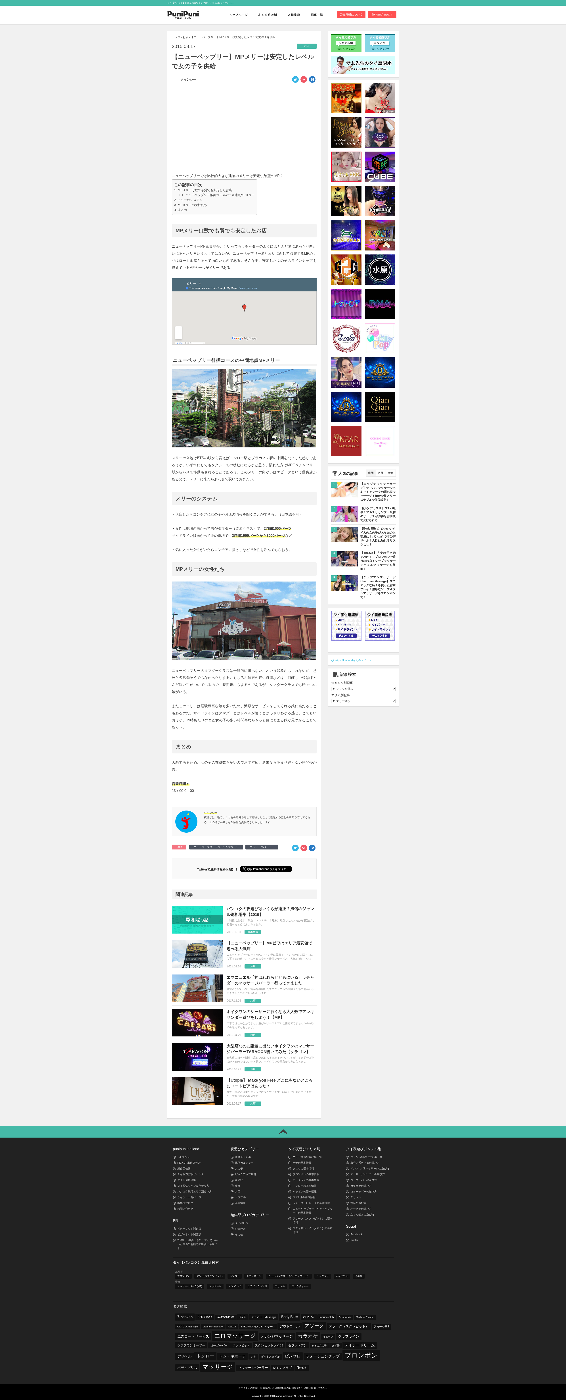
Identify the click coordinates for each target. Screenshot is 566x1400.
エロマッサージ (235, 1336)
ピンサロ (293, 1356)
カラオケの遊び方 (361, 1185)
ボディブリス (187, 1367)
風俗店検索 (184, 1168)
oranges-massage (213, 1326)
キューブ (328, 1336)
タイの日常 (241, 1223)
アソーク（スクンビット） (349, 1326)
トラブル (240, 1197)
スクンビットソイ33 (269, 1345)
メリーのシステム (190, 200)
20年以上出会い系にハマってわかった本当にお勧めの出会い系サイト (197, 1244)
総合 (391, 473)
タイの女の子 (319, 1345)
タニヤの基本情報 (303, 1168)
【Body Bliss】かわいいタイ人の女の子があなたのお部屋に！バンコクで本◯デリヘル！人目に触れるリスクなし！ (378, 536)
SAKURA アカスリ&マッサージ (258, 1326)
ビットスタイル (270, 1356)
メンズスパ (234, 1286)
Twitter (354, 1240)
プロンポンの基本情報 (306, 1174)
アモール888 (381, 1326)
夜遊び (239, 1180)
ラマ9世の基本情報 (304, 1197)
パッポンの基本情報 (305, 1191)
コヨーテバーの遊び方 (363, 1191)
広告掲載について (351, 14)
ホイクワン (342, 1276)
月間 (381, 473)
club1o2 (308, 1317)
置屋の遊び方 (358, 1203)
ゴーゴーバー (219, 1345)
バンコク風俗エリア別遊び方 (194, 1191)
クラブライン (348, 1336)
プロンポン (183, 1276)
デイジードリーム (360, 1345)
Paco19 (232, 1326)
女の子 (239, 1168)
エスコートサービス (193, 1336)
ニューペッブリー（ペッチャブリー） (216, 847)
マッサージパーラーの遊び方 (367, 1174)
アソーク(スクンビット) (210, 1276)
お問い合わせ (185, 1208)
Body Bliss (289, 1317)
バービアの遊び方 (361, 1208)
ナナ (253, 1356)
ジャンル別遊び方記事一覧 (366, 1157)
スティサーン (254, 1276)
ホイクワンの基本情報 (306, 1180)
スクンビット (241, 1345)
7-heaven (185, 1317)
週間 (371, 473)
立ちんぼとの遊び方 (362, 1214)
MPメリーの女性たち (192, 205)
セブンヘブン (297, 1345)
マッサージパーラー (262, 847)
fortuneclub (345, 1317)
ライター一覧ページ (189, 1197)
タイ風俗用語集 (186, 1180)
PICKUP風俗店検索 (189, 1162)
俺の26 (301, 1367)
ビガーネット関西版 (189, 1234)
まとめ (182, 210)
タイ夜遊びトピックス (190, 1174)
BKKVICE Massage (263, 1317)
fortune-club (326, 1317)
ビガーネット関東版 (189, 1228)
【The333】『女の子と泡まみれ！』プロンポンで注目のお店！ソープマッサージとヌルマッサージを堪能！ (378, 560)
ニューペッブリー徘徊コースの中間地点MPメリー (220, 195)
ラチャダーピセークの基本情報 (311, 1203)
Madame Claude (364, 1317)
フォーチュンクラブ (323, 1356)
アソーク (314, 1325)
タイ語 (336, 1345)
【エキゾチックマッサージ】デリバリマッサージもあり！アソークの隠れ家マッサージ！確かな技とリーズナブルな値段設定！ (378, 491)
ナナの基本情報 (302, 1162)
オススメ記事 (243, 1157)
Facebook (356, 1234)
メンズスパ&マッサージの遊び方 (369, 1168)
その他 (239, 1234)
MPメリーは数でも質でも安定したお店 (205, 190)
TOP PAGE (183, 1157)
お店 (185, 37)
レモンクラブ (282, 1367)
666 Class (205, 1317)
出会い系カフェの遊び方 (365, 1162)
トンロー (234, 1276)
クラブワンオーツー (191, 1345)
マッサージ (215, 1286)
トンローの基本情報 (305, 1185)
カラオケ (308, 1336)
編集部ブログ (185, 1203)
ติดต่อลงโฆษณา (382, 14)
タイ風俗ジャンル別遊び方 (193, 1185)
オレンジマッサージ (277, 1336)
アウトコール (290, 1326)
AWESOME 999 (225, 1317)
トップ (176, 37)
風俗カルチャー (244, 1162)
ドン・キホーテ (232, 1356)
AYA (242, 1317)
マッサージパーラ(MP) (189, 1286)
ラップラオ (323, 1276)
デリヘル (355, 1197)
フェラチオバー (300, 1286)
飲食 (237, 1185)
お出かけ (240, 1228)
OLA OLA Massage (187, 1326)
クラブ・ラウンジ (257, 1286)
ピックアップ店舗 (245, 1174)
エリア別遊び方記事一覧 (307, 1157)
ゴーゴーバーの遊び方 (363, 1180)
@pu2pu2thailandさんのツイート (351, 660)
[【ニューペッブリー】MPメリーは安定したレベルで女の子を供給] (312, 80)
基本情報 (240, 1203)
